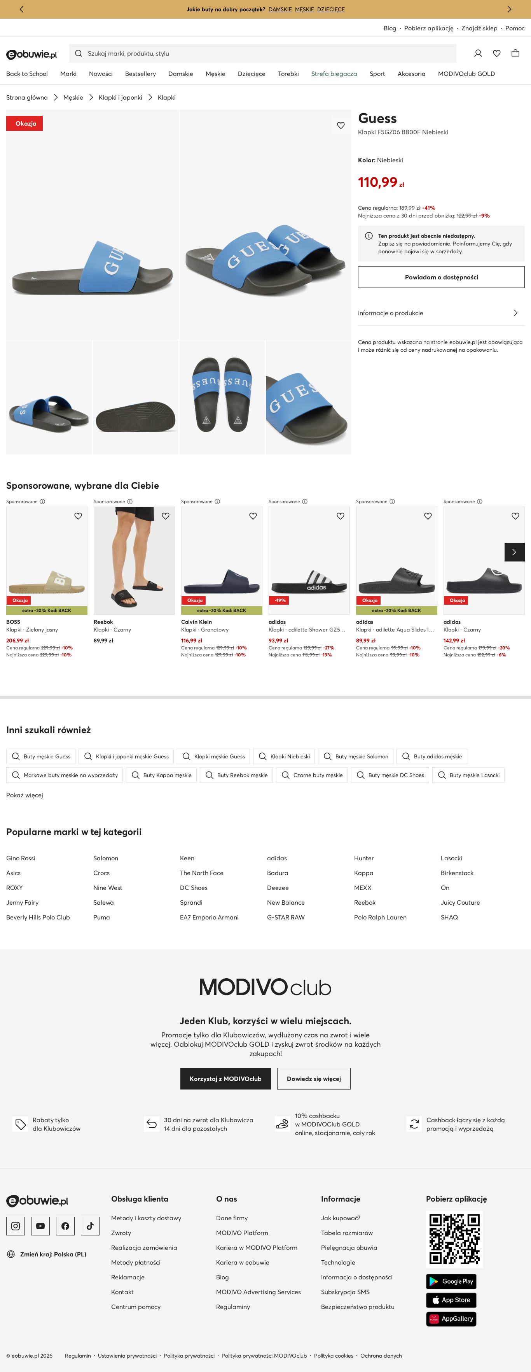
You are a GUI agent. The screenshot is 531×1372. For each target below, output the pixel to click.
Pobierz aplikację (432, 28)
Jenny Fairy (22, 902)
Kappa (364, 873)
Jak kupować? (370, 1218)
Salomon (105, 858)
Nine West (107, 887)
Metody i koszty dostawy (160, 1218)
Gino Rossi (20, 858)
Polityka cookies (333, 1355)
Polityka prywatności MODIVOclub (264, 1355)
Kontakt (160, 1292)
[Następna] (509, 9)
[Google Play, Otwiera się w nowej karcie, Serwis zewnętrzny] (451, 1282)
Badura (277, 873)
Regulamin (78, 1355)
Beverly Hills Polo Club (38, 917)
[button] (92, 225)
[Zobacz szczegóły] (515, 313)
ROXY (14, 887)
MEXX (363, 887)
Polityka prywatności (189, 1355)
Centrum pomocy (160, 1306)
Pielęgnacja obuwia (370, 1247)
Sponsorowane (22, 501)
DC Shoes (194, 887)
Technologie (370, 1262)
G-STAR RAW (286, 917)
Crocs (101, 873)
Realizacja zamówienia (160, 1247)
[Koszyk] (515, 53)
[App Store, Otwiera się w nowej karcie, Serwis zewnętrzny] (451, 1300)
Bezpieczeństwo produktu (370, 1306)
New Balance (286, 902)
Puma (101, 917)
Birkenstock (457, 873)
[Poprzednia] (21, 9)
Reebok (365, 902)
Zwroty (159, 1232)
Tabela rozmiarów (370, 1232)
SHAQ (449, 917)
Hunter (364, 858)
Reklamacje (160, 1277)
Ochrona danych (381, 1355)
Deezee (278, 887)
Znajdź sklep (479, 28)
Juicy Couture (460, 902)
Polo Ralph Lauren (380, 917)
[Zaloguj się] (478, 53)
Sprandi (191, 902)
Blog (394, 28)
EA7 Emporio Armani (209, 917)
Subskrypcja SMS (370, 1292)
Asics (13, 873)
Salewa (103, 902)
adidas (277, 858)
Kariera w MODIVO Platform (265, 1247)
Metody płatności (160, 1262)
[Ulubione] (496, 53)
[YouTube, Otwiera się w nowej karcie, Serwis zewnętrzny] (40, 1226)
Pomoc (515, 28)
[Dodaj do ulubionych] (342, 125)
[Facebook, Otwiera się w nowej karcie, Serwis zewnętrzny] (65, 1226)
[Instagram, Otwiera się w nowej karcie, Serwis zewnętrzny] (15, 1226)
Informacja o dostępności (370, 1277)
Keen (187, 858)
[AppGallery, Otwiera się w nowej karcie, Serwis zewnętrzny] (451, 1319)
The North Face (202, 873)
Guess (377, 117)
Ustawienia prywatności (127, 1355)
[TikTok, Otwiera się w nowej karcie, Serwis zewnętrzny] (90, 1226)
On (445, 887)
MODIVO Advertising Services (265, 1292)
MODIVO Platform (265, 1232)
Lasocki (451, 858)
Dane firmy (265, 1218)
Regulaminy (265, 1306)
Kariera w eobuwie (265, 1262)
